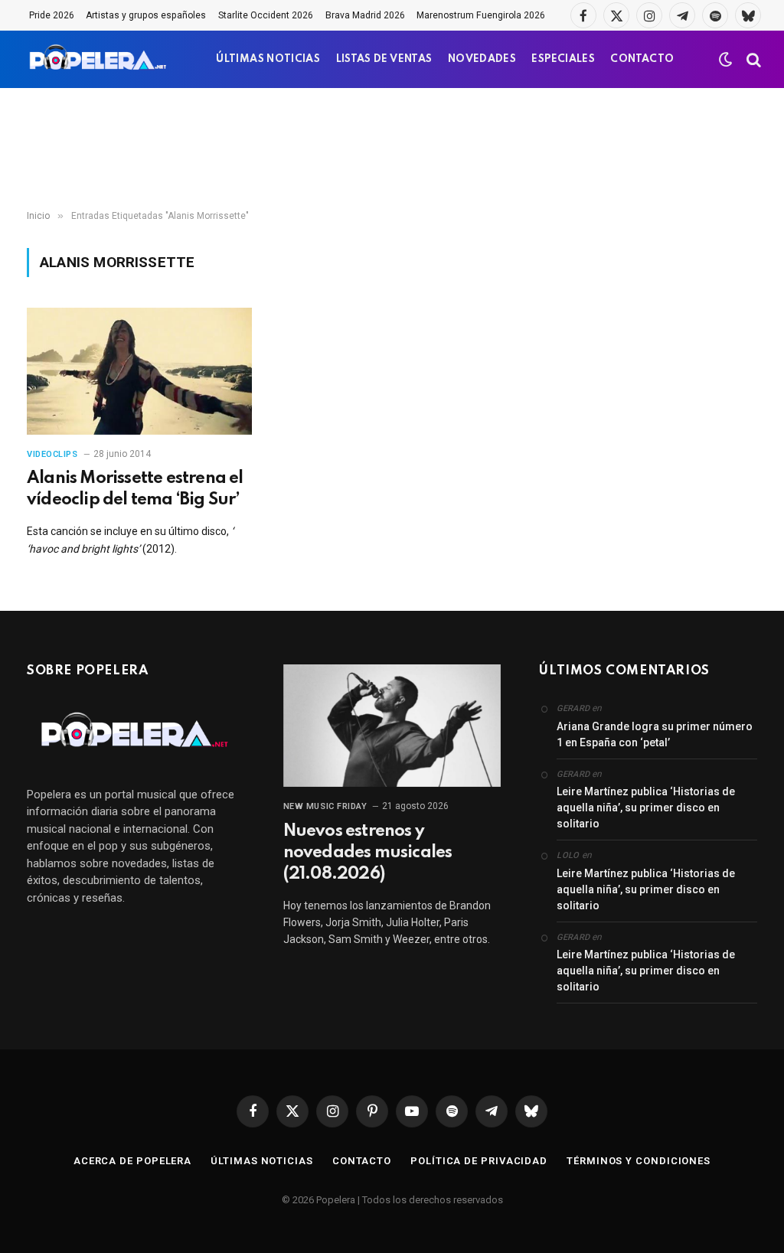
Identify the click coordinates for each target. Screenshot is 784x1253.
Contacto (361, 1161)
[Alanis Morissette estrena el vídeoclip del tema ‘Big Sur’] (139, 371)
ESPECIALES (563, 59)
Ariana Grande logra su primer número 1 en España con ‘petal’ (655, 734)
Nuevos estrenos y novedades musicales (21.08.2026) (367, 853)
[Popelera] (99, 59)
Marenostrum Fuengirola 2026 (480, 15)
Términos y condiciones (638, 1161)
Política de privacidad (478, 1161)
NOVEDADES (482, 59)
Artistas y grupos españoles (146, 15)
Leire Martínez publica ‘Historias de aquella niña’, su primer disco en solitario (646, 807)
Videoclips (52, 454)
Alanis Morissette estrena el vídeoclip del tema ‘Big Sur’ (135, 489)
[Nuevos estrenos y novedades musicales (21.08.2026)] (392, 725)
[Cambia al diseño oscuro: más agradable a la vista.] (726, 59)
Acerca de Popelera (132, 1161)
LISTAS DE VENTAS (384, 59)
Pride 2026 (51, 15)
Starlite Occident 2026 (265, 15)
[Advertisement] (392, 149)
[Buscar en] (752, 59)
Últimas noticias (262, 1161)
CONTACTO (642, 59)
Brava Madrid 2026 (365, 15)
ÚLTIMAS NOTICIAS (268, 59)
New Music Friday (325, 806)
